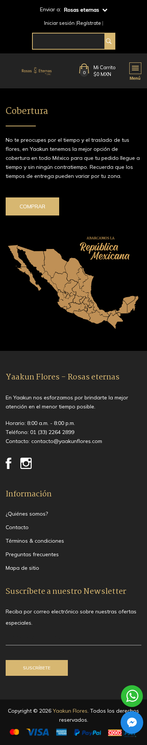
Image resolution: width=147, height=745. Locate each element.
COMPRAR (32, 206)
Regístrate (89, 23)
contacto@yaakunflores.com (66, 441)
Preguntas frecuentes (32, 554)
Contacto (17, 527)
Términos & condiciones (35, 540)
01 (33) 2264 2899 (52, 432)
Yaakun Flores (69, 710)
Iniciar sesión (59, 23)
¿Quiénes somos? (27, 513)
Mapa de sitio (22, 567)
